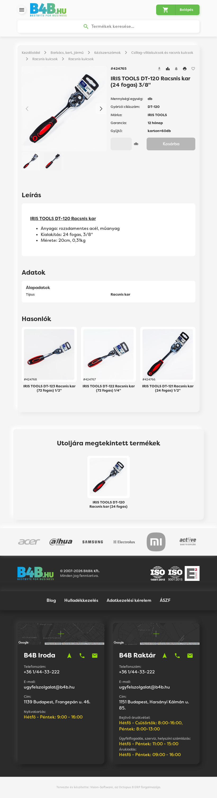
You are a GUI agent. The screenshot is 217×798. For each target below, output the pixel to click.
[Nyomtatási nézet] (185, 69)
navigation (69, 655)
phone (82, 655)
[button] (101, 108)
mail (95, 655)
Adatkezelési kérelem (129, 600)
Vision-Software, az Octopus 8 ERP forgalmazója (125, 787)
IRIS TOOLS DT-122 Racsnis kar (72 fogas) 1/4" (109, 388)
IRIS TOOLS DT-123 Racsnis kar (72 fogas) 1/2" (49, 388)
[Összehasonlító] (168, 69)
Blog (51, 600)
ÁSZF (165, 600)
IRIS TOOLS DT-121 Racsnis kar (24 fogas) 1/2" (167, 388)
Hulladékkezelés (81, 600)
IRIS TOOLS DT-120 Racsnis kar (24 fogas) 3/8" (108, 504)
